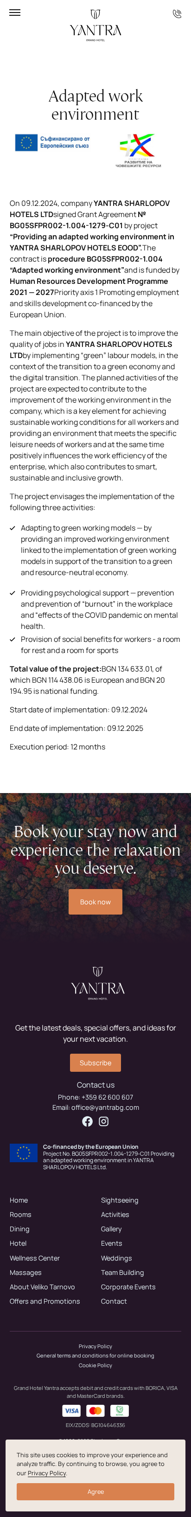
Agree (96, 1491)
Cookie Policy (95, 1365)
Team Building (122, 1272)
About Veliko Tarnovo (42, 1286)
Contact (114, 1301)
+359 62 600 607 (107, 1097)
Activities (115, 1214)
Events (111, 1243)
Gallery (111, 1228)
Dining (20, 1228)
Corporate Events (128, 1286)
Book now (95, 901)
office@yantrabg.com (105, 1107)
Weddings (116, 1258)
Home (19, 1200)
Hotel (18, 1243)
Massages (26, 1272)
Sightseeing (120, 1200)
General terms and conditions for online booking (95, 1355)
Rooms (21, 1214)
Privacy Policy (95, 1346)
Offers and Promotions (45, 1301)
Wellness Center (35, 1258)
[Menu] (15, 12)
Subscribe (95, 1062)
